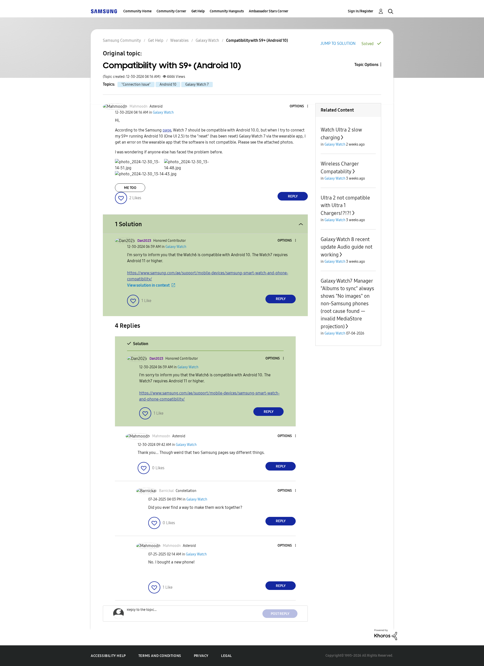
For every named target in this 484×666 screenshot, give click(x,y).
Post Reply (280, 614)
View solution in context (148, 285)
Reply (293, 196)
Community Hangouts (227, 11)
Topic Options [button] (366, 64)
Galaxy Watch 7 (197, 84)
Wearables (179, 40)
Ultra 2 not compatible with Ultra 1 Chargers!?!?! (345, 205)
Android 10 (168, 84)
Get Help (198, 11)
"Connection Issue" (136, 84)
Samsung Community (122, 40)
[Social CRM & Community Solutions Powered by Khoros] (385, 634)
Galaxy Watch (207, 40)
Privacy (201, 656)
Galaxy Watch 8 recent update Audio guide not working (346, 247)
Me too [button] (130, 188)
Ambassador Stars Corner (268, 11)
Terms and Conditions (159, 656)
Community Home (137, 11)
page (167, 130)
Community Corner (171, 11)
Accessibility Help (108, 656)
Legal (226, 656)
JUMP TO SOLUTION (337, 43)
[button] (299, 106)
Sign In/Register (360, 11)
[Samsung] (104, 11)
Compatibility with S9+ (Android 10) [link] (257, 40)
